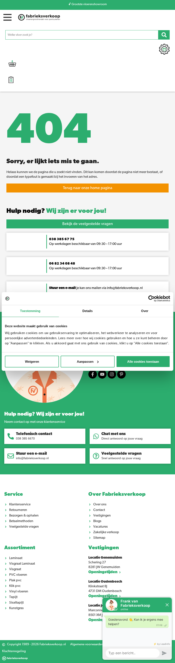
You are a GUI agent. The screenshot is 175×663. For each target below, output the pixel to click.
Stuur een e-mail (31, 454)
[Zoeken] (164, 35)
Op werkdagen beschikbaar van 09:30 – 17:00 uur (85, 268)
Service (13, 494)
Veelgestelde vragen (121, 454)
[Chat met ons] (96, 436)
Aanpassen (85, 361)
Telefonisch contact (34, 434)
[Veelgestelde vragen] (96, 456)
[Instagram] (112, 374)
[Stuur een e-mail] (10, 456)
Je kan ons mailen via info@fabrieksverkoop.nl (96, 288)
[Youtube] (102, 374)
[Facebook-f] (92, 374)
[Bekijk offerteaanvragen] (11, 80)
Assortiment (19, 548)
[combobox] (81, 35)
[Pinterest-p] (121, 374)
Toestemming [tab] (30, 311)
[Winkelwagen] (12, 64)
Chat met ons (113, 434)
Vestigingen (103, 548)
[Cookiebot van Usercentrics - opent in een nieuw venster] (151, 298)
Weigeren (32, 361)
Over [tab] (144, 311)
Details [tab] (87, 311)
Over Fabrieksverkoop (117, 494)
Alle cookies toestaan (143, 361)
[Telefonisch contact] (10, 436)
